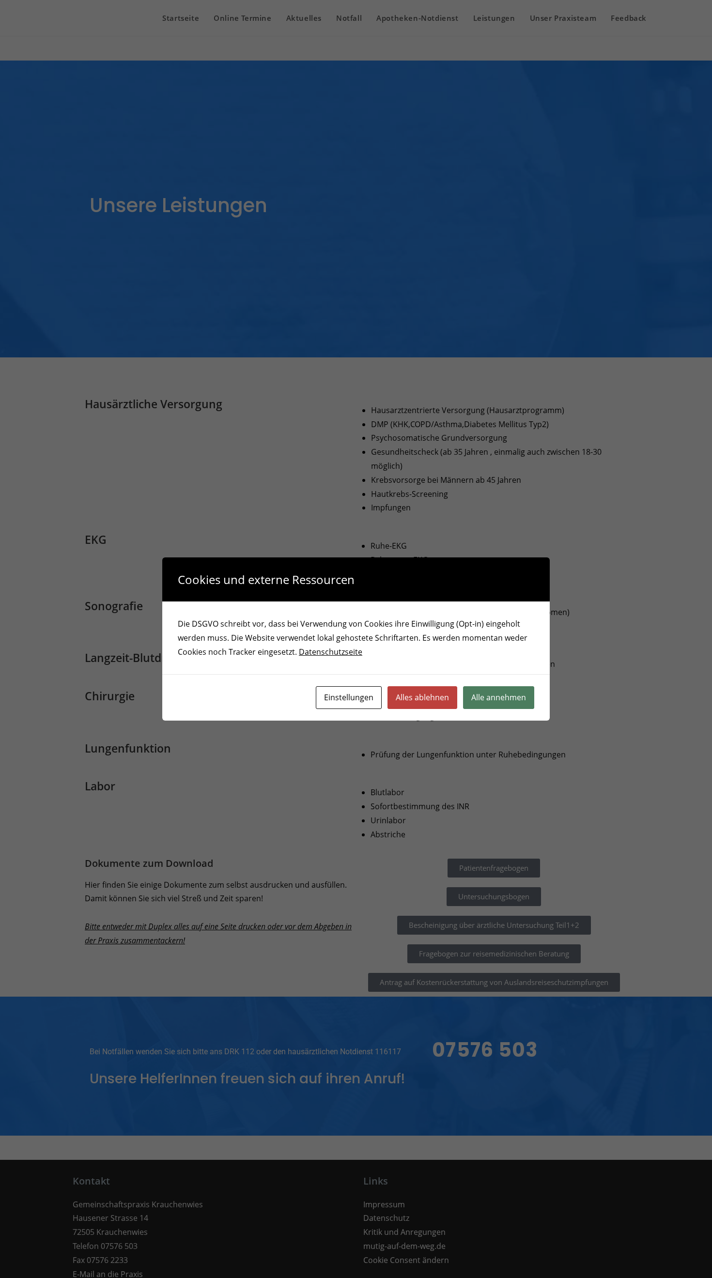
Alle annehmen (498, 697)
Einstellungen (348, 697)
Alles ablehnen (422, 697)
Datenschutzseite (330, 652)
